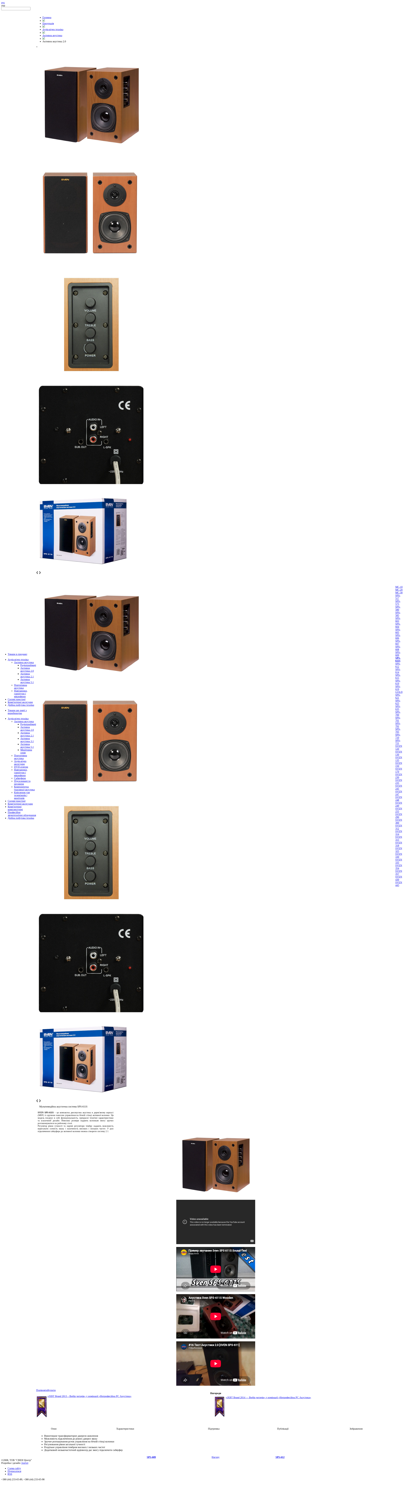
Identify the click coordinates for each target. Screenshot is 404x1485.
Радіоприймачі (28, 665)
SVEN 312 (398, 827)
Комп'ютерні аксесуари (20, 702)
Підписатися (14, 1471)
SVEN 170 (398, 770)
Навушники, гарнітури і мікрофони (20, 693)
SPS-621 (397, 696)
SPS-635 (397, 707)
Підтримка (214, 1428)
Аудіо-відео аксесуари (20, 762)
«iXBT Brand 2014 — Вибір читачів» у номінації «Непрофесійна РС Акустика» (268, 1397)
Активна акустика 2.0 (27, 669)
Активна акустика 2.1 (27, 675)
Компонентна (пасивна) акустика (24, 788)
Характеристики (125, 1428)
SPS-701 (397, 719)
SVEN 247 (398, 793)
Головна (46, 17)
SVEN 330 (398, 855)
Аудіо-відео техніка (18, 659)
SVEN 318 (398, 844)
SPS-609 (397, 653)
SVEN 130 (398, 753)
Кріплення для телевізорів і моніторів (22, 795)
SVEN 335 (398, 861)
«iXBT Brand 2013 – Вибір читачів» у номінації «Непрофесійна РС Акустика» (89, 1396)
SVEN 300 (398, 821)
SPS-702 (397, 725)
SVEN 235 (398, 781)
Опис (54, 1428)
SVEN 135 (398, 759)
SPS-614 (397, 671)
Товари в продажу (17, 654)
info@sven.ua (8, 1482)
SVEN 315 (398, 838)
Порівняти (42, 1390)
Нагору (216, 1457)
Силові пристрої (16, 699)
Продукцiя (48, 23)
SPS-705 (397, 730)
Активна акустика (24, 662)
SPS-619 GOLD (399, 689)
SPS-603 (397, 619)
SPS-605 (397, 631)
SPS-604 (397, 625)
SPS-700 (397, 713)
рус (3, 2)
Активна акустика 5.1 (27, 681)
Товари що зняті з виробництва (17, 712)
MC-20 (399, 589)
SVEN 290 (398, 815)
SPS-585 (397, 614)
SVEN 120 (398, 747)
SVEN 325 (398, 850)
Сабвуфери (20, 778)
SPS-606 (397, 636)
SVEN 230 (398, 776)
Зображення (356, 1428)
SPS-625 (397, 702)
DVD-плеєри (21, 767)
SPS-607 (397, 642)
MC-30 (399, 592)
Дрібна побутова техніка (21, 705)
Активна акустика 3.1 (27, 740)
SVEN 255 (398, 810)
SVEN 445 (398, 884)
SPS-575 (397, 602)
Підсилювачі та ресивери (22, 782)
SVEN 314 (398, 832)
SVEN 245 (398, 787)
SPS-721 (397, 742)
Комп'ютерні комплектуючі (15, 808)
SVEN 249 (398, 804)
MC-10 (399, 587)
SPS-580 (397, 608)
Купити (52, 1390)
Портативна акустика (20, 686)
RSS (10, 1474)
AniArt (24, 1463)
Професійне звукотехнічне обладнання (22, 814)
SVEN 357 (398, 872)
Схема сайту (14, 1468)
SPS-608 (397, 648)
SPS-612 (397, 665)
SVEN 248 (398, 798)
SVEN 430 (398, 878)
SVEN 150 (398, 764)
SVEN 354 (398, 867)
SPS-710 (397, 736)
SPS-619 (397, 682)
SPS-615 (397, 676)
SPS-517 (397, 597)
